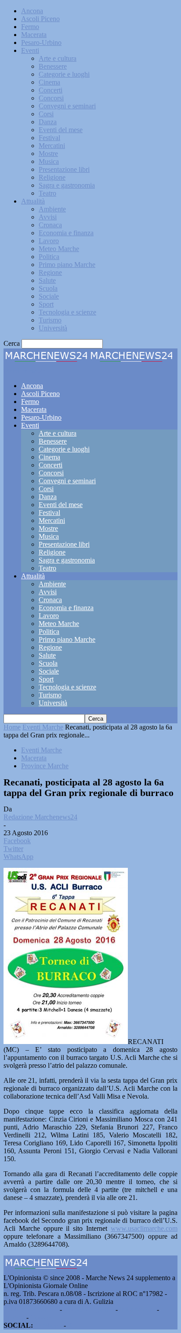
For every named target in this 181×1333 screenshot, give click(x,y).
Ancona (32, 11)
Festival (49, 137)
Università (53, 328)
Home (12, 727)
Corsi (46, 114)
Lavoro (49, 240)
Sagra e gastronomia (67, 185)
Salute (47, 280)
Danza (48, 122)
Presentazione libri (64, 169)
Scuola (48, 288)
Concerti (50, 90)
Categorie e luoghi (64, 74)
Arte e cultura (57, 58)
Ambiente (52, 209)
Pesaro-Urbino (41, 42)
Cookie (40, 1317)
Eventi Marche (42, 727)
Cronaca (50, 225)
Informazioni (137, 1309)
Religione (52, 177)
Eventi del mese (61, 129)
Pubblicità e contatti (31, 1309)
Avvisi (48, 217)
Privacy (14, 1317)
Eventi (30, 50)
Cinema (49, 82)
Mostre (48, 153)
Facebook (48, 1325)
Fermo (30, 26)
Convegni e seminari (67, 106)
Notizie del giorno (89, 1309)
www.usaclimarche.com (144, 1228)
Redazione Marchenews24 (40, 817)
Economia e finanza (66, 233)
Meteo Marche (59, 248)
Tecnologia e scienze (67, 312)
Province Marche (45, 766)
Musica (49, 161)
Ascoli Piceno (40, 18)
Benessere (53, 66)
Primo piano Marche (67, 264)
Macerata (34, 34)
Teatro (47, 193)
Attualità (33, 201)
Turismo (50, 320)
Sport (46, 304)
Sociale (49, 296)
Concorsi (51, 98)
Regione (50, 272)
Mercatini (52, 145)
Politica (49, 256)
